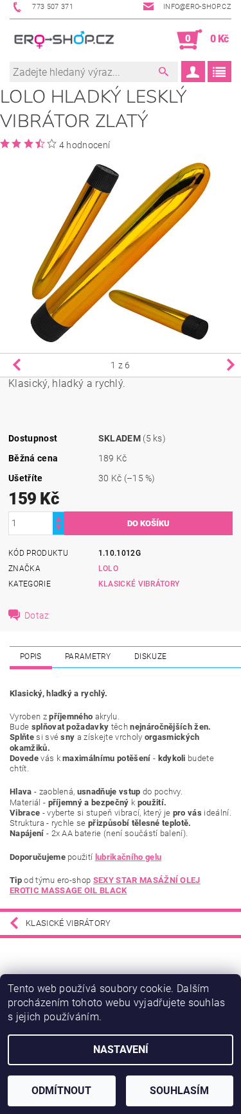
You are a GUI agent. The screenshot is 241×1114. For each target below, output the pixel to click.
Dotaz (36, 615)
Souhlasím (179, 1090)
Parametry (88, 656)
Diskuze (150, 656)
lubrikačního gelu (128, 857)
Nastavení (120, 1049)
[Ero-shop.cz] (65, 39)
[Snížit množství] (58, 529)
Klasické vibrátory (139, 583)
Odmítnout (61, 1090)
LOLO (108, 568)
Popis (31, 656)
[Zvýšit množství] (58, 517)
